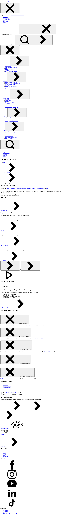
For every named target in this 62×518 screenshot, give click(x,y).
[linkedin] (12, 497)
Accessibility (5, 511)
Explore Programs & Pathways (11, 82)
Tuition (8, 188)
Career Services (8, 100)
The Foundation (8, 135)
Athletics (7, 99)
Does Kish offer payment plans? (24, 363)
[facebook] (12, 469)
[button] (31, 275)
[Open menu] (37, 29)
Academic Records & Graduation (11, 87)
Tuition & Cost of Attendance (11, 67)
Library (4, 454)
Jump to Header (3, 1)
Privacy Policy (5, 510)
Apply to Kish (8, 66)
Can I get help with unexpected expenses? (26, 376)
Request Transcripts (6, 19)
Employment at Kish (7, 451)
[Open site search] (10, 144)
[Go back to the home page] (9, 32)
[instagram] (12, 478)
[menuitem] (32, 17)
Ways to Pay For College (15, 188)
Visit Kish (7, 70)
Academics (5, 81)
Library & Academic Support (10, 86)
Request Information (9, 69)
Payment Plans (29, 365)
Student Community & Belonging (11, 107)
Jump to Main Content (11, 1)
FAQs (47, 188)
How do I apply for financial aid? (24, 336)
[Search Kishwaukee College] (34, 40)
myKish (4, 22)
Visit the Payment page (30, 325)
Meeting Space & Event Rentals (11, 121)
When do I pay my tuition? (23, 323)
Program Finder (6, 18)
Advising (7, 85)
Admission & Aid (6, 64)
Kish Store (7, 101)
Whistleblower (5, 456)
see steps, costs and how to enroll (17, 15)
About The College (9, 131)
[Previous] (10, 266)
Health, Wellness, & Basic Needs (11, 104)
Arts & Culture (8, 103)
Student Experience (6, 98)
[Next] (30, 266)
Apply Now (5, 17)
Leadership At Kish (9, 136)
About (4, 130)
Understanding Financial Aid (25, 188)
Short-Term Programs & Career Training (13, 118)
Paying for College (9, 68)
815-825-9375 (7, 392)
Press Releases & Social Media (11, 137)
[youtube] (12, 487)
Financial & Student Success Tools (38, 188)
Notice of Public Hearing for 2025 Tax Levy (11, 513)
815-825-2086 (3, 434)
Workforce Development (10, 119)
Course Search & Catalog (10, 84)
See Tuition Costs (3, 210)
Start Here (2, 230)
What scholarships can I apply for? (25, 349)
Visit (27, 409)
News (4, 455)
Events (4, 453)
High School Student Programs (11, 71)
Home (4, 162)
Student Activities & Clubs (10, 102)
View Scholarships (4, 245)
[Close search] (10, 50)
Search (2, 43)
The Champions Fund (4, 378)
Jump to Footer (18, 1)
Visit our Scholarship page (49, 351)
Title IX (4, 512)
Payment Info (3, 260)
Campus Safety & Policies (10, 106)
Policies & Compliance (9, 138)
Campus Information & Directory (11, 132)
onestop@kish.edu (14, 392)
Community (5, 116)
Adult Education (8, 117)
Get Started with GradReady (5, 307)
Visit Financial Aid (39, 338)
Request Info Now (4, 409)
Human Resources (8, 133)
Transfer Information (9, 88)
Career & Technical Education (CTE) (12, 83)
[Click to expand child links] (19, 61)
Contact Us (5, 20)
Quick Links (5, 21)
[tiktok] (12, 506)
